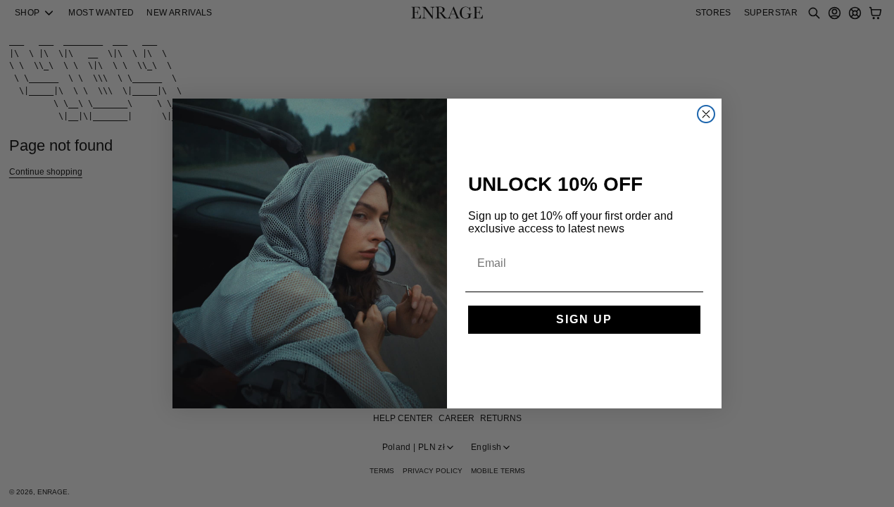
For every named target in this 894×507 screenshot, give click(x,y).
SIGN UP (584, 319)
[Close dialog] (706, 114)
